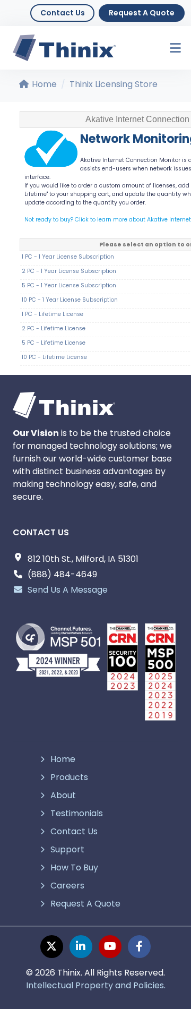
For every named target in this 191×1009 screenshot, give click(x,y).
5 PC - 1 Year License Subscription (69, 285)
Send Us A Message (68, 590)
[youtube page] (110, 946)
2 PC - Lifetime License (53, 328)
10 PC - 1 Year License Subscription (70, 300)
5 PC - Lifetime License (53, 343)
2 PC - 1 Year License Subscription (69, 271)
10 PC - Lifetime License (54, 357)
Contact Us (62, 12)
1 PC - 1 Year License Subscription (68, 257)
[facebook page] (139, 946)
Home (43, 84)
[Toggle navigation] (170, 48)
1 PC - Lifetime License (52, 314)
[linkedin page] (81, 946)
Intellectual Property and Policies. (96, 985)
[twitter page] (51, 946)
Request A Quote (142, 12)
